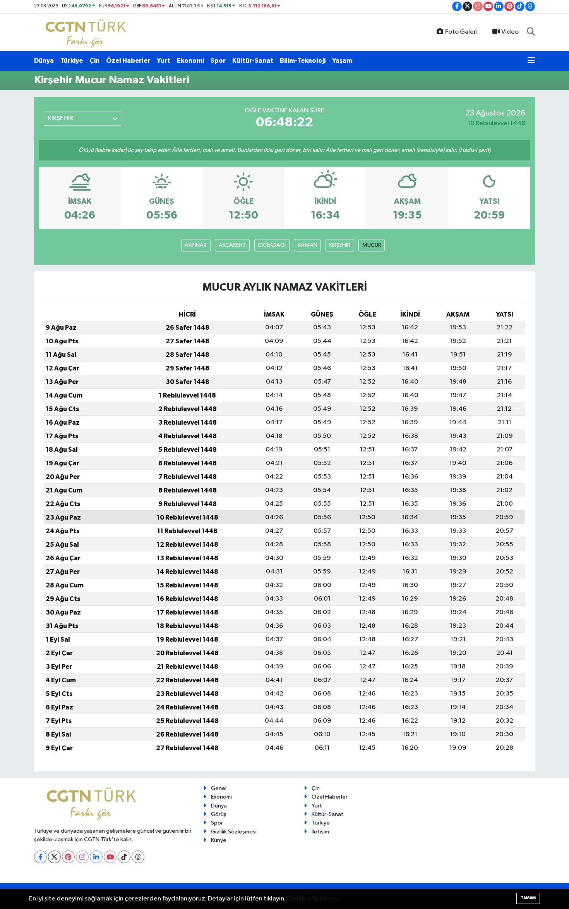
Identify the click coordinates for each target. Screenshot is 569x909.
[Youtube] (110, 856)
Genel (218, 788)
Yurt (163, 60)
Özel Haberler (128, 60)
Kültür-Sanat (252, 60)
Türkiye (71, 60)
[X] (54, 856)
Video (510, 32)
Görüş (218, 814)
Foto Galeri (461, 32)
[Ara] (531, 32)
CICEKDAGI (272, 245)
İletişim (320, 832)
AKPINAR (196, 245)
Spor (218, 60)
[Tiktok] (124, 856)
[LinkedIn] (96, 856)
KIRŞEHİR (339, 245)
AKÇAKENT (232, 245)
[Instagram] (82, 856)
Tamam (528, 898)
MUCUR (371, 245)
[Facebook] (40, 856)
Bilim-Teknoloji (303, 60)
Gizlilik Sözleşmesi (234, 832)
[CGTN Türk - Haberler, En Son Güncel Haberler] (87, 32)
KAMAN (307, 245)
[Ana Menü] (531, 61)
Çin (94, 60)
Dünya (44, 60)
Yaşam (342, 60)
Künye (218, 840)
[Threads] (138, 856)
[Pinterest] (68, 856)
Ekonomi (190, 60)
